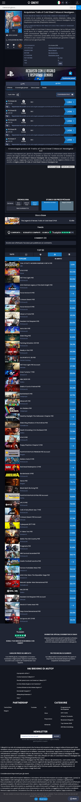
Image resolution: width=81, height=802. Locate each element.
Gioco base (35, 88)
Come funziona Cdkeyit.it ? (26, 677)
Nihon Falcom (53, 50)
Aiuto (74, 799)
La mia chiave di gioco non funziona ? (29, 684)
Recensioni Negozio (67, 720)
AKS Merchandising (67, 727)
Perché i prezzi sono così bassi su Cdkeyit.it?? (31, 680)
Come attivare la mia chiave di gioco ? (29, 687)
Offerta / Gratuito (67, 716)
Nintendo (47, 725)
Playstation (48, 719)
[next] (20, 31)
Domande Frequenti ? (24, 691)
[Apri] (4, 2)
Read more (43, 799)
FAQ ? (19, 698)
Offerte (9, 88)
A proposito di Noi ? (23, 673)
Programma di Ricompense (65, 708)
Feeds (44, 88)
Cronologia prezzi (21, 88)
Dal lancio (10, 203)
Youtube (34, 707)
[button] (77, 2)
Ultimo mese (35, 203)
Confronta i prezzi (66, 106)
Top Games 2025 (66, 723)
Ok (36, 799)
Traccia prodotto (22, 208)
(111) (72, 232)
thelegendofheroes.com (56, 48)
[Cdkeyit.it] (33, 2)
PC (59, 58)
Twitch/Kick (8, 707)
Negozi (6, 711)
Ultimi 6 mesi (26, 203)
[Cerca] (78, 7)
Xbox (46, 713)
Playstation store (54, 55)
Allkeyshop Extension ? (24, 694)
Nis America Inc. (53, 53)
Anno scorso (18, 203)
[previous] (7, 31)
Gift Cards (64, 713)
